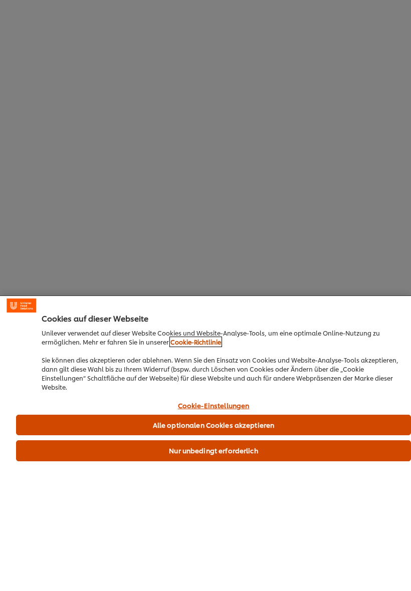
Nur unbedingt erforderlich (213, 450)
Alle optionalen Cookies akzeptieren (214, 424)
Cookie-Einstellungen (214, 406)
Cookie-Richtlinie (195, 342)
